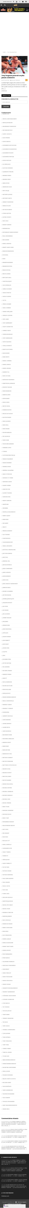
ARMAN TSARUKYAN (8, 202)
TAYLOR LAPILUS (7, 1010)
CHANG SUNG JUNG (7, 311)
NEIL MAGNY (6, 833)
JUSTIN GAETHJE (7, 663)
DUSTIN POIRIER (7, 417)
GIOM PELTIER (6, 489)
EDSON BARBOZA (7, 432)
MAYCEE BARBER (7, 780)
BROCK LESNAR (6, 273)
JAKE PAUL (5, 557)
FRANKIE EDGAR (7, 466)
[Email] (22, 1)
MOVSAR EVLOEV (7, 814)
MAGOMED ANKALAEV (8, 738)
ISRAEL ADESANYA (7, 546)
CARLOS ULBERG (7, 296)
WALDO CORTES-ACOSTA (9, 1078)
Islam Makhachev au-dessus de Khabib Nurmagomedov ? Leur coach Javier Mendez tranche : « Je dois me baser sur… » (14, 1148)
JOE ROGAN (5, 610)
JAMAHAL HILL (6, 561)
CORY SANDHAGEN (7, 338)
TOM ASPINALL (7, 1037)
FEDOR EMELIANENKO (8, 444)
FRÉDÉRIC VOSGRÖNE (8, 470)
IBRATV (4, 527)
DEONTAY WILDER (7, 387)
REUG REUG (5, 931)
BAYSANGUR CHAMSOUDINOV (10, 232)
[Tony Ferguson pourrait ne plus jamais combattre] (14, 64)
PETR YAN (5, 889)
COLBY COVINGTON (8, 326)
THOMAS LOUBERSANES (9, 1029)
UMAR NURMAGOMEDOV (9, 1060)
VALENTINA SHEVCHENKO (9, 1067)
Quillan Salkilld (7, 897)
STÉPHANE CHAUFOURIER (9, 995)
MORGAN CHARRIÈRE (8, 810)
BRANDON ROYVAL (7, 266)
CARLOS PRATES (7, 292)
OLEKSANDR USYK (7, 848)
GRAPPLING (6, 504)
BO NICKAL (5, 255)
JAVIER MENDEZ (7, 576)
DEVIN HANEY (6, 398)
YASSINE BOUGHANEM (8, 1094)
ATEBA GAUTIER (7, 213)
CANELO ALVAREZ (7, 289)
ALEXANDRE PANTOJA (8, 156)
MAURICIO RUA (6, 769)
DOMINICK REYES (7, 410)
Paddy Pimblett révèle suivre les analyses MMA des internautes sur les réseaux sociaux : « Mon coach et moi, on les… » (13, 1123)
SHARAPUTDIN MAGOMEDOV (10, 988)
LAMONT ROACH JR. (8, 716)
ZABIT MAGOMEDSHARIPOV (10, 1105)
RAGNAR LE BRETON (8, 912)
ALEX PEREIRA (6, 137)
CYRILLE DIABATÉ (7, 345)
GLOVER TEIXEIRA (7, 493)
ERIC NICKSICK (6, 436)
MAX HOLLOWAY (7, 776)
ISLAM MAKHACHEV (8, 542)
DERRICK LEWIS (6, 394)
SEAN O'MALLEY (7, 973)
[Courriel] (16, 1202)
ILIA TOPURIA (6, 534)
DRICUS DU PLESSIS (8, 413)
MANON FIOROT (7, 742)
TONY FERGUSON (7, 1041)
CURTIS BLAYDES (7, 341)
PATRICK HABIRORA (8, 874)
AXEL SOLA (5, 221)
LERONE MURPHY (7, 723)
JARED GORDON (7, 572)
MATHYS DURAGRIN (8, 761)
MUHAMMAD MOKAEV (8, 821)
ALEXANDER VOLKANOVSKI (10, 149)
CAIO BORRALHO (7, 285)
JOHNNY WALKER (7, 617)
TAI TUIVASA (6, 1007)
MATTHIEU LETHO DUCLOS (10, 765)
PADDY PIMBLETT (7, 863)
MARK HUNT (6, 746)
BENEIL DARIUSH (7, 243)
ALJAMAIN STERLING (8, 171)
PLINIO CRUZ (6, 893)
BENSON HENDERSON (8, 251)
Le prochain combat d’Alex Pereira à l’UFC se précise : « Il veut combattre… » (14, 1136)
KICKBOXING (6, 712)
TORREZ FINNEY (7, 1048)
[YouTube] (16, 1)
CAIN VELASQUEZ (7, 281)
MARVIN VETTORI (7, 753)
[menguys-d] (14, 9)
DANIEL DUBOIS (7, 364)
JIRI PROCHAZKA (7, 595)
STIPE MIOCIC (6, 1003)
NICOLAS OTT (6, 840)
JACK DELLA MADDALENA (9, 549)
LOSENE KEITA (6, 727)
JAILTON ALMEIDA (7, 553)
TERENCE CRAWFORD (8, 1018)
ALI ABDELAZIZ (6, 164)
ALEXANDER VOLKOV (8, 153)
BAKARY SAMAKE (7, 224)
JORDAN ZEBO (6, 625)
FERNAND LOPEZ (7, 447)
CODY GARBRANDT (7, 323)
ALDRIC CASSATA (7, 134)
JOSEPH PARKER (7, 636)
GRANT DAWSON (7, 500)
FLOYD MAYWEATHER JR (9, 455)
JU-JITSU (5, 651)
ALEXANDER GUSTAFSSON (9, 145)
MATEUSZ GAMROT (8, 757)
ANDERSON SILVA (7, 187)
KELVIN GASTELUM (7, 685)
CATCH (4, 300)
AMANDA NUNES (7, 175)
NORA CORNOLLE (7, 844)
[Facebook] (13, 1)
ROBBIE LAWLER (7, 939)
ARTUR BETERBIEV (7, 209)
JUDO (4, 655)
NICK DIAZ (5, 837)
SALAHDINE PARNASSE (8, 961)
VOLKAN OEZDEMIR (8, 1075)
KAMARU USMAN (7, 674)
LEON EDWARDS (7, 719)
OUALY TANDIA (7, 852)
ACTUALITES (5, 56)
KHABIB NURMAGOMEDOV (9, 697)
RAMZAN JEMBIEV (7, 916)
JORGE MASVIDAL (7, 629)
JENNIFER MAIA (6, 587)
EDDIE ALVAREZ (7, 421)
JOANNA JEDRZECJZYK (8, 598)
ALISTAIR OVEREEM (8, 168)
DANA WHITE (6, 357)
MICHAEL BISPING (7, 787)
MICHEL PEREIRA (7, 803)
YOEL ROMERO (6, 1097)
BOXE (4, 258)
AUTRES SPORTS (7, 217)
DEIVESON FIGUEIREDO (8, 379)
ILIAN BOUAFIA (6, 538)
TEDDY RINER (6, 1014)
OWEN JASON (6, 859)
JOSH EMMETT (6, 640)
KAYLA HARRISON (7, 682)
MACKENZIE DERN (7, 735)
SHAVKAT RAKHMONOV (9, 992)
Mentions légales (22, 1202)
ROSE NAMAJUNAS (7, 954)
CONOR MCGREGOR (7, 334)
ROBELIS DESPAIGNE (8, 942)
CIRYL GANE (6, 319)
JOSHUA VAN (6, 648)
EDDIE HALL (6, 425)
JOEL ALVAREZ (6, 614)
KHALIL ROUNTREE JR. (8, 701)
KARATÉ (5, 678)
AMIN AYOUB (6, 183)
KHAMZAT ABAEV (7, 704)
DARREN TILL (6, 372)
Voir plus (4, 90)
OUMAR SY (5, 855)
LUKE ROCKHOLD (7, 731)
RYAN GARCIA (6, 957)
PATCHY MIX (6, 867)
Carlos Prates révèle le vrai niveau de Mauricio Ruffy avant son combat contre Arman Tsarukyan (14, 1131)
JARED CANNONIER (7, 568)
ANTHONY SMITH (7, 198)
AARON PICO (6, 114)
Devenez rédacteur (7, 1)
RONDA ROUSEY (7, 950)
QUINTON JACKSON (8, 901)
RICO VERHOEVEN (7, 935)
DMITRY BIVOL (6, 406)
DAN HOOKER (6, 353)
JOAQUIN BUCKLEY (7, 602)
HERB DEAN (5, 519)
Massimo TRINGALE (15, 80)
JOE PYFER (5, 606)
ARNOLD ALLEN (7, 205)
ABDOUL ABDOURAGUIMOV (10, 118)
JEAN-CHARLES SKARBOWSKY (10, 583)
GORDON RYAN (6, 496)
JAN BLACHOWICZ (7, 564)
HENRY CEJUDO (6, 515)
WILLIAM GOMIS (7, 1082)
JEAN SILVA (5, 580)
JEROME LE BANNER (8, 591)
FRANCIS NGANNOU (8, 459)
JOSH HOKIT (6, 644)
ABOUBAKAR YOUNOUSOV (9, 126)
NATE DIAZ (5, 829)
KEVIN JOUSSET (7, 693)
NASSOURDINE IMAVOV (9, 825)
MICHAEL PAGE (6, 799)
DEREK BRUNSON (7, 391)
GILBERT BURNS (7, 485)
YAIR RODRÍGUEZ (7, 1086)
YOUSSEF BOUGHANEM (8, 1101)
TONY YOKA (6, 1044)
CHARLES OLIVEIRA (7, 315)
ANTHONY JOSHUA (7, 194)
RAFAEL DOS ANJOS (8, 905)
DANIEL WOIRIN (7, 368)
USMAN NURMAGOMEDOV (9, 1063)
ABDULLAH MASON (7, 122)
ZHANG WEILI (6, 1109)
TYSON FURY (6, 1056)
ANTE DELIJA (6, 190)
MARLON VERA (6, 750)
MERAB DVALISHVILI (8, 784)
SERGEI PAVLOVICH (7, 980)
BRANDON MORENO (8, 262)
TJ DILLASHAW (6, 1033)
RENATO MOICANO (7, 927)
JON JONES (5, 621)
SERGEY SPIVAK (7, 984)
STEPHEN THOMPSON (8, 999)
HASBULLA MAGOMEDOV (9, 512)
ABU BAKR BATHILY (8, 130)
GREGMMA (5, 508)
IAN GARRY (5, 523)
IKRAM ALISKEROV (7, 530)
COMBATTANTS (7, 330)
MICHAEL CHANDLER (8, 791)
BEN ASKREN (6, 239)
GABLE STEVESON (7, 474)
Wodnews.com (5, 1196)
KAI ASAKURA (6, 666)
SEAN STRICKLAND (7, 976)
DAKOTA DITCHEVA (8, 349)
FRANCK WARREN (7, 462)
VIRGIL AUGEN (6, 1071)
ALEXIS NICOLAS (7, 160)
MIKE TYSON (6, 806)
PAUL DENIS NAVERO (8, 878)
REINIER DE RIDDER (7, 923)
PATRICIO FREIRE (7, 871)
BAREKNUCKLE (6, 228)
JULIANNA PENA (7, 659)
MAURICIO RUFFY (7, 772)
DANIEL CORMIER (7, 360)
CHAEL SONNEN (7, 307)
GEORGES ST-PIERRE (8, 478)
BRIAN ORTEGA (6, 270)
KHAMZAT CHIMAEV (8, 708)
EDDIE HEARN (6, 428)
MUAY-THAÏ (6, 818)
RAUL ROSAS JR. (7, 920)
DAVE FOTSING (6, 375)
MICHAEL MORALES (8, 795)
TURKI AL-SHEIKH (7, 1052)
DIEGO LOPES (6, 402)
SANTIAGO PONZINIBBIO (9, 965)
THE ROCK (5, 1022)
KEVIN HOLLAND (7, 689)
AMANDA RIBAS (7, 179)
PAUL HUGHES (6, 882)
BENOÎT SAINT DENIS (8, 247)
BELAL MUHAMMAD (8, 236)
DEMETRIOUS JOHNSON (9, 383)
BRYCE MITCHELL (7, 277)
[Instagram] (26, 1)
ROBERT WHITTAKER (8, 946)
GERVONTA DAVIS (7, 481)
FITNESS (5, 451)
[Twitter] (19, 1)
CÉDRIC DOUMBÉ (7, 304)
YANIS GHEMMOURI (8, 1090)
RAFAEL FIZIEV (6, 908)
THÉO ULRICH (6, 1026)
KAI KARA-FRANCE (7, 670)
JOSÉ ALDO (5, 632)
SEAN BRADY (6, 969)
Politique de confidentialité (14, 1204)
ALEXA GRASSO (7, 141)
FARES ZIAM (6, 440)
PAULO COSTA (6, 886)
